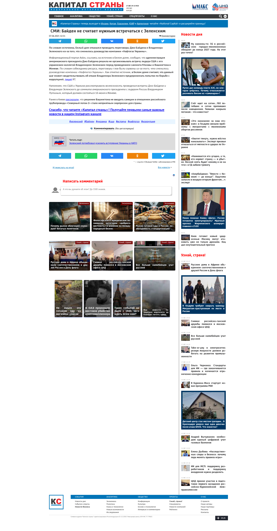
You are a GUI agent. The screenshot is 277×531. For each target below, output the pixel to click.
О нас (154, 16)
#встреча (121, 121)
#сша (111, 121)
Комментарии (168, 36)
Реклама (204, 510)
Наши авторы (206, 504)
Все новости (164, 167)
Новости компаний (177, 507)
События (79, 497)
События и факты (82, 504)
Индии (104, 24)
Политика (110, 504)
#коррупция (148, 121)
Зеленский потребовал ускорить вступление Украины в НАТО (103, 143)
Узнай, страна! (115, 16)
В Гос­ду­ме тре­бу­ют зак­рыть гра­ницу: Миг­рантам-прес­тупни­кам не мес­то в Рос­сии (203, 308)
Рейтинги (173, 510)
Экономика (84, 203)
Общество (94, 16)
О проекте (205, 501)
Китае (113, 24)
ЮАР (131, 24)
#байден (89, 121)
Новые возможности (115, 510)
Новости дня (191, 34)
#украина (101, 121)
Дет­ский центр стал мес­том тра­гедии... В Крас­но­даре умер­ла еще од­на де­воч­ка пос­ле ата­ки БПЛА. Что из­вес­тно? (203, 424)
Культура (141, 504)
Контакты (205, 512)
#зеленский (76, 121)
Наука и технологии (114, 507)
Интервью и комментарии (149, 510)
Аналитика (76, 16)
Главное (59, 16)
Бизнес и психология (147, 507)
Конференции (144, 501)
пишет (68, 79)
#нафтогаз (134, 121)
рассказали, (72, 99)
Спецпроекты (137, 16)
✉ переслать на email (63, 168)
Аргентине (142, 24)
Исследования (112, 512)
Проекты (173, 497)
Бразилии (122, 24)
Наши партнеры (207, 507)
